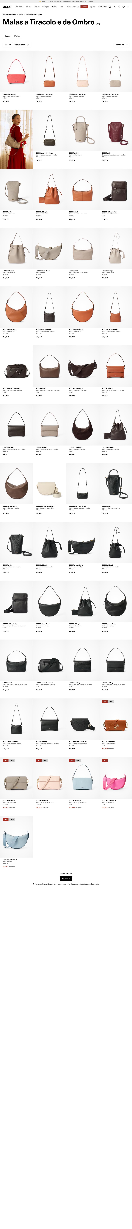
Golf (61, 7)
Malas (21, 14)
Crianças (45, 7)
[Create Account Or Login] (114, 6)
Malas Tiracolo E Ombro (34, 14)
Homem (37, 7)
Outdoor (54, 7)
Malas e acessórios (72, 7)
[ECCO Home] (7, 7)
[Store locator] (119, 6)
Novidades (19, 7)
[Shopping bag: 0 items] (128, 6)
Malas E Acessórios (9, 14)
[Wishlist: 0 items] (123, 6)
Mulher (28, 7)
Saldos (84, 7)
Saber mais (95, 884)
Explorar (92, 7)
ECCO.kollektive (103, 7)
